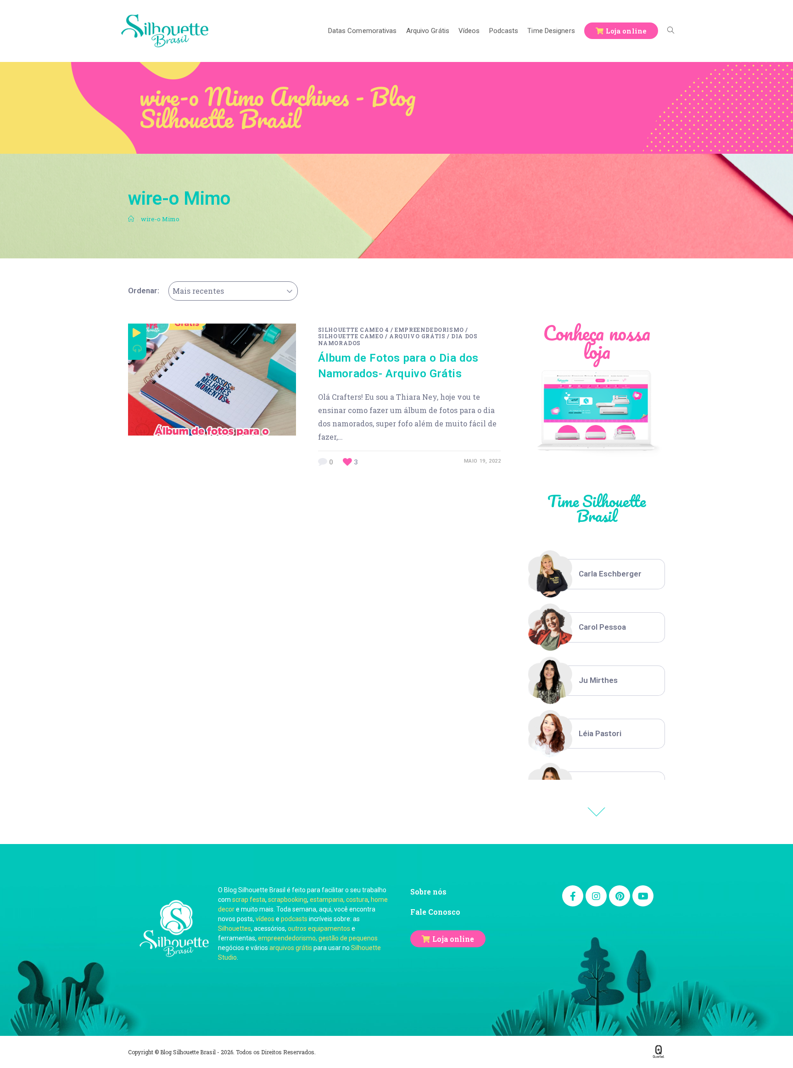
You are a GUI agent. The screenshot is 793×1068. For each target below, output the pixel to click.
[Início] (131, 219)
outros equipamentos (319, 928)
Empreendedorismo (429, 329)
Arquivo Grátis (417, 336)
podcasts (294, 919)
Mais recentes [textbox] (198, 291)
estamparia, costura (339, 899)
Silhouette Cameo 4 (353, 329)
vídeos (265, 919)
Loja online (453, 939)
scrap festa (248, 899)
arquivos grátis (290, 947)
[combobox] (233, 291)
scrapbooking (287, 899)
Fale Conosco (435, 912)
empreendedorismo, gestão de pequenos (318, 938)
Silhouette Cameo (351, 336)
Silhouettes (234, 928)
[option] (596, 574)
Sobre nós (428, 891)
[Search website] (671, 31)
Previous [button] (596, 811)
